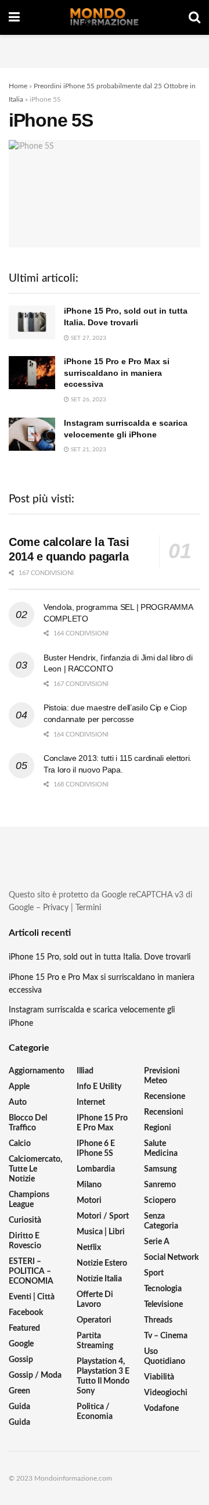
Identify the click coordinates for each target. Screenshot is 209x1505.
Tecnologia (163, 1289)
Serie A (157, 1242)
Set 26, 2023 (87, 400)
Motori (89, 1201)
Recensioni (163, 1112)
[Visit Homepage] (104, 17)
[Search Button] (194, 17)
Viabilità (159, 1377)
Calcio (20, 1144)
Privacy (56, 908)
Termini (88, 908)
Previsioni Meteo (162, 1076)
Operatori (94, 1320)
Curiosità (25, 1220)
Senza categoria (161, 1221)
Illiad (85, 1071)
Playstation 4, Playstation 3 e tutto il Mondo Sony (103, 1376)
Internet (91, 1102)
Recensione (164, 1097)
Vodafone (161, 1409)
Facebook (26, 1313)
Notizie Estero (102, 1263)
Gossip (21, 1360)
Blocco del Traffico (28, 1123)
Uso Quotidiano (164, 1357)
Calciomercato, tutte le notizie (35, 1169)
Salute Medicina (161, 1149)
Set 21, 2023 (87, 449)
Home (18, 85)
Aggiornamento (36, 1071)
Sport (154, 1273)
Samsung (160, 1169)
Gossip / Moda (35, 1375)
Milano (89, 1185)
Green (19, 1391)
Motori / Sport (103, 1216)
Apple (19, 1087)
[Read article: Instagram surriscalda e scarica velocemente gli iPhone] (32, 434)
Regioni (157, 1128)
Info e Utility (99, 1087)
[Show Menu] (14, 17)
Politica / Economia (95, 1412)
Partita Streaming (95, 1341)
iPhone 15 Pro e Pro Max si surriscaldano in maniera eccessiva (117, 373)
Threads (158, 1320)
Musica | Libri (101, 1232)
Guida (19, 1407)
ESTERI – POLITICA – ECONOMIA (31, 1271)
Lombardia (96, 1169)
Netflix (89, 1248)
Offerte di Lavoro (95, 1300)
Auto (18, 1102)
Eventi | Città (32, 1297)
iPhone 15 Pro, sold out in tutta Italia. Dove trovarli (99, 957)
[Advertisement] (104, 49)
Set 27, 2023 (87, 338)
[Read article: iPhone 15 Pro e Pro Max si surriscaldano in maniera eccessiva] (32, 372)
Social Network (171, 1257)
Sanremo (160, 1185)
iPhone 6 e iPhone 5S (96, 1149)
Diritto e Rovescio (25, 1241)
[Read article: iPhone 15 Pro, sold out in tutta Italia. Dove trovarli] (32, 322)
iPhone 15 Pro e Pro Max (102, 1123)
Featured (24, 1328)
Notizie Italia (99, 1279)
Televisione (163, 1305)
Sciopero (160, 1201)
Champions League (29, 1200)
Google (21, 1344)
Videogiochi (166, 1393)
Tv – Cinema (166, 1336)
